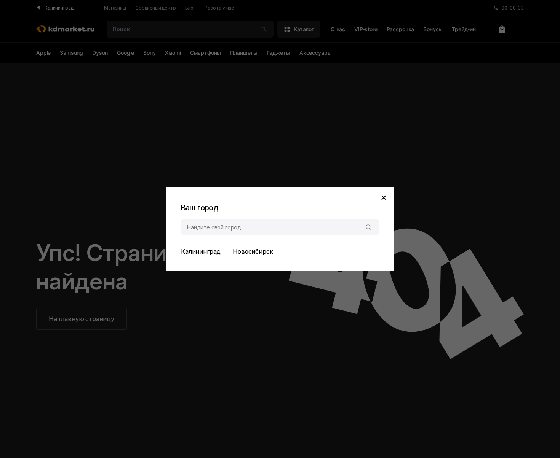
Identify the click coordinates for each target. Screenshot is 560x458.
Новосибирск (253, 251)
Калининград (201, 251)
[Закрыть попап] (383, 197)
